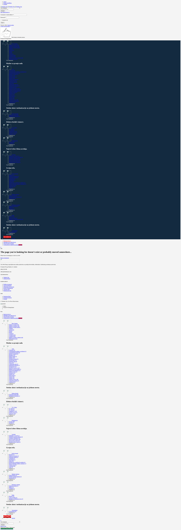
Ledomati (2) (12, 179)
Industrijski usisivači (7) (14, 85)
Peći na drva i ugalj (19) (14, 161)
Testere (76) (11, 97)
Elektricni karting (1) (13, 206)
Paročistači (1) (12, 180)
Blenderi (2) (11, 175)
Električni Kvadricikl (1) (14, 116)
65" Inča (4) (11, 130)
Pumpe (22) (11, 94)
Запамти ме (5, 20)
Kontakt (5, 4)
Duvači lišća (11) (13, 80)
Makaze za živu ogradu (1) (15, 89)
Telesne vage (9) (12, 185)
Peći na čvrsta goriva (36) (14, 159)
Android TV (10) (13, 131)
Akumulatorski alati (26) (14, 73)
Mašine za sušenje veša (14, 46)
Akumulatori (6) (12, 232)
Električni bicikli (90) (14, 115)
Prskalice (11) (12, 93)
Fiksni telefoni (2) (13, 195)
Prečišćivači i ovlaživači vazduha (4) (17, 182)
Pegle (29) (11, 181)
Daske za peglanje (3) (14, 176)
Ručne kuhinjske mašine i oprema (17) (17, 184)
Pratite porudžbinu (7, 3)
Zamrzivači (11, 50)
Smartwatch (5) (12, 198)
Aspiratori (11, 54)
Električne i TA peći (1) (14, 156)
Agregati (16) (12, 70)
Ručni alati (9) (12, 96)
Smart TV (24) (12, 134)
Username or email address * (7, 14)
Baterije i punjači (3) (13, 74)
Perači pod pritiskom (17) (14, 91)
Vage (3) (11, 187)
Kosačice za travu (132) (14, 88)
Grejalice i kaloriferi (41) (14, 158)
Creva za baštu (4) (13, 218)
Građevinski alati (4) (13, 84)
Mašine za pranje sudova (14, 47)
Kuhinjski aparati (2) (13, 177)
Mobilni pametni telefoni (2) (15, 197)
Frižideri (11, 49)
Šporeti (10, 51)
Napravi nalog (10, 25)
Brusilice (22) (12, 75)
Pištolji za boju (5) (13, 92)
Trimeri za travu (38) (13, 99)
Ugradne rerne (12, 56)
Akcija (4, 1)
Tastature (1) (12, 208)
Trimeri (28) (11, 98)
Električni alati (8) (13, 82)
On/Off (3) (11, 143)
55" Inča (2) (11, 129)
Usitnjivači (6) (12, 102)
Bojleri (10, 52)
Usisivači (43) (12, 186)
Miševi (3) (11, 207)
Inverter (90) (12, 142)
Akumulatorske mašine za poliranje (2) (17, 71)
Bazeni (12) (11, 216)
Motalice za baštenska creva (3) (16, 219)
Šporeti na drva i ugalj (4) (14, 162)
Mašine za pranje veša (14, 45)
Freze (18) (11, 83)
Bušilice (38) (12, 78)
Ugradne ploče (12, 55)
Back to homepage (5, 258)
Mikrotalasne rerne (13, 59)
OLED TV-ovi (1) (13, 132)
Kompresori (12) (12, 87)
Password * (3, 17)
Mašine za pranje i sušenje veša (16, 57)
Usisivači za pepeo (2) (14, 101)
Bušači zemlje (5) (13, 77)
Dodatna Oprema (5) (13, 79)
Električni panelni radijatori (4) (16, 157)
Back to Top (3, 526)
